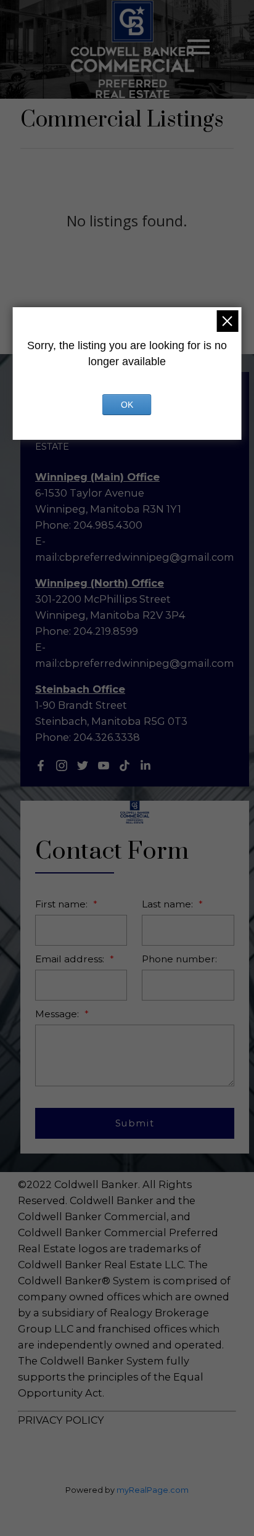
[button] (40, 765)
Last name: (168, 904)
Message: (58, 1014)
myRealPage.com (153, 1490)
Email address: (71, 959)
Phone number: (179, 959)
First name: (62, 904)
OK (127, 405)
